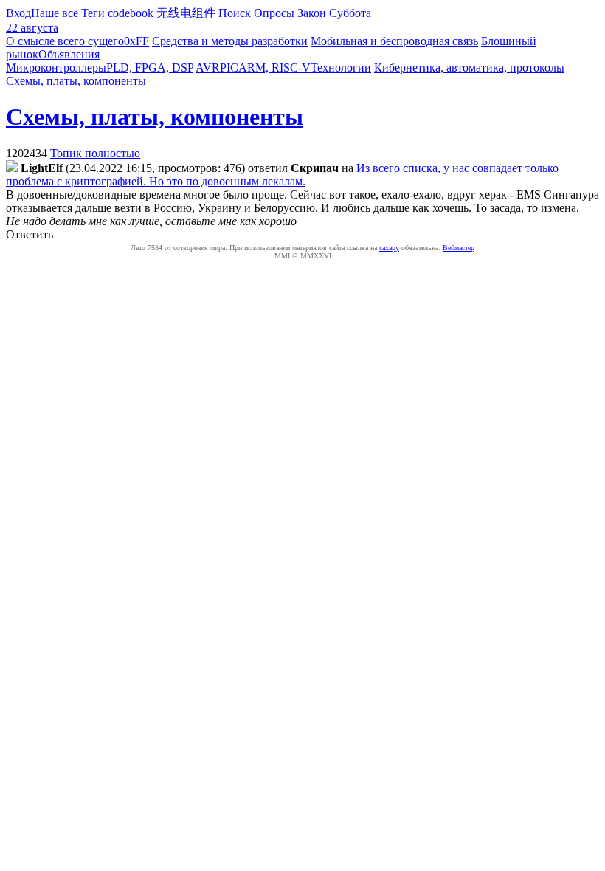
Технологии (341, 67)
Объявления (69, 54)
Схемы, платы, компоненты (76, 81)
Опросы (274, 13)
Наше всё (54, 13)
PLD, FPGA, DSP (149, 67)
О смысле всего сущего (65, 41)
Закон (311, 13)
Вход (18, 13)
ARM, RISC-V (274, 67)
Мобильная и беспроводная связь (394, 41)
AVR (208, 67)
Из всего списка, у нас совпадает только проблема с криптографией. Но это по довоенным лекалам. (282, 174)
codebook (130, 13)
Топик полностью (95, 153)
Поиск (234, 13)
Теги (93, 13)
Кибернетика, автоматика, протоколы (469, 67)
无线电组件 (185, 13)
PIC (229, 67)
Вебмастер (458, 248)
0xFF (136, 41)
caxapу (389, 248)
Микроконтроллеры (56, 67)
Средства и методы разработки (230, 41)
